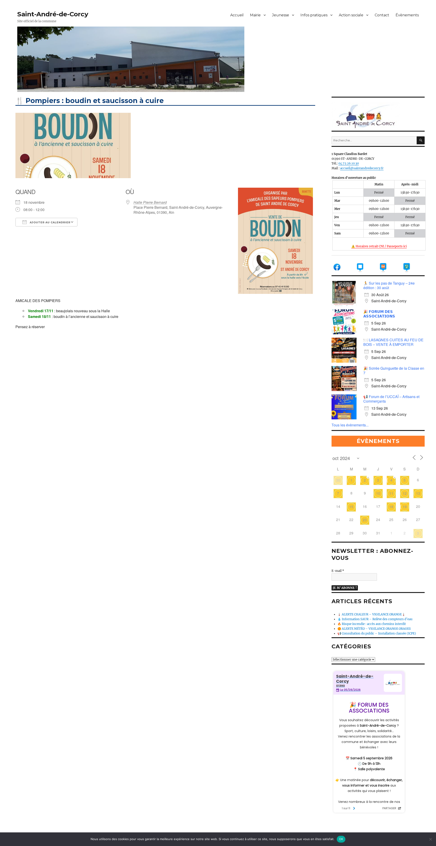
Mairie (255, 15)
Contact (382, 15)
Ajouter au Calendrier (49, 222)
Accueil (237, 15)
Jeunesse (280, 15)
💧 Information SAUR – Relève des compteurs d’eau (374, 619)
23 (365, 519)
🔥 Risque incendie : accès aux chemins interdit (371, 624)
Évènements (407, 15)
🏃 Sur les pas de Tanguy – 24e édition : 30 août (389, 285)
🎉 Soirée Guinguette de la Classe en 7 (393, 370)
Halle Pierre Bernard (150, 202)
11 (391, 493)
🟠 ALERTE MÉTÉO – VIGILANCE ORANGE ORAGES (374, 629)
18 (391, 506)
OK (341, 839)
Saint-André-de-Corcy (52, 14)
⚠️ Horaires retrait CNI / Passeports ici (379, 246)
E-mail (338, 571)
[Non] (430, 839)
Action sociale (351, 15)
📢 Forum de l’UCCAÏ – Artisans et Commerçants (391, 399)
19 (405, 506)
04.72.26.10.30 (348, 163)
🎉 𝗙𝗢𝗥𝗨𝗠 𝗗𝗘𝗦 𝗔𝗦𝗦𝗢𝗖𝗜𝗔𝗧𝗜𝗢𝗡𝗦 (379, 314)
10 (378, 493)
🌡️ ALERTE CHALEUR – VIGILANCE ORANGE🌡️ (371, 614)
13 (418, 493)
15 (351, 506)
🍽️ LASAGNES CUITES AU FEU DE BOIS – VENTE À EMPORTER (393, 342)
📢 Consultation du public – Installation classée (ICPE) (376, 633)
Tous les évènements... (350, 425)
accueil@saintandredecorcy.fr (362, 168)
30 (338, 480)
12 (405, 493)
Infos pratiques (313, 15)
